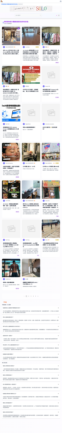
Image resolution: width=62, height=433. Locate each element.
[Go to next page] (38, 296)
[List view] (59, 15)
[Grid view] (57, 15)
